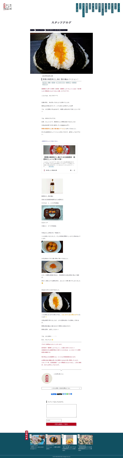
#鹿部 (49, 82)
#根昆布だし (68, 82)
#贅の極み (74, 82)
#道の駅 (53, 82)
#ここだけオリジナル (60, 82)
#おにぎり (45, 82)
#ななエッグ (45, 84)
